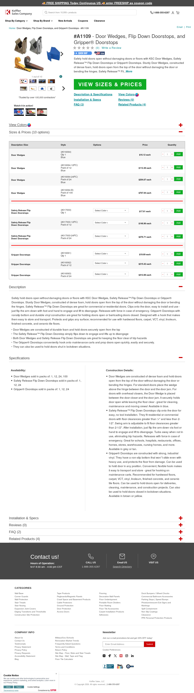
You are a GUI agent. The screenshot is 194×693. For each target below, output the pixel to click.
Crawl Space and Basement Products (73, 599)
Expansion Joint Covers (25, 609)
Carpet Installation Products (111, 612)
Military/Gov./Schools (64, 638)
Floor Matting (105, 605)
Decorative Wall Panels (109, 596)
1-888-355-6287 (113, 684)
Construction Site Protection (27, 615)
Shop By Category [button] (15, 20)
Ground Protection (65, 605)
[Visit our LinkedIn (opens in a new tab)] (132, 655)
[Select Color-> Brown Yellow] (111, 253)
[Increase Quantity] (172, 154)
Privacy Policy (21, 650)
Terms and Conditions (65, 647)
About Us (19, 638)
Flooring (103, 593)
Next (62, 54)
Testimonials (20, 644)
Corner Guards (21, 596)
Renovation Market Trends (67, 641)
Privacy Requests (22, 653)
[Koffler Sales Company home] (19, 12)
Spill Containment (149, 609)
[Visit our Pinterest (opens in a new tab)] (121, 655)
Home (12, 28)
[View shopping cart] (177, 12)
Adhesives (103, 615)
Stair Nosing (20, 605)
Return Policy (61, 650)
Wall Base (19, 593)
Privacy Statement (23, 647)
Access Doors (63, 612)
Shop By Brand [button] (41, 20)
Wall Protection (21, 599)
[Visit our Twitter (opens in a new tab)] (115, 655)
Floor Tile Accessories (109, 609)
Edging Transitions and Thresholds (30, 612)
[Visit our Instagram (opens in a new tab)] (126, 655)
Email (180, 27)
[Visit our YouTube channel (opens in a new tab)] (104, 655)
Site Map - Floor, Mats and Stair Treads (72, 653)
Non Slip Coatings (149, 612)
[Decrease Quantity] (162, 154)
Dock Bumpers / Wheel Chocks (155, 593)
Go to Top (188, 687)
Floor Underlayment (108, 599)
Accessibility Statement (25, 656)
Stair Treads (20, 602)
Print (188, 27)
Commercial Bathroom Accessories (157, 596)
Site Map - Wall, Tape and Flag (69, 656)
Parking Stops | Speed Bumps (154, 599)
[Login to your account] (173, 12)
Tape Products (63, 593)
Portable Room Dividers (109, 602)
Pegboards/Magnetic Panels (69, 596)
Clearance (99, 20)
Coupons (83, 20)
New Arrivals (65, 20)
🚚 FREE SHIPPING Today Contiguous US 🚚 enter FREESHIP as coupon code (97, 3)
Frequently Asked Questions (67, 644)
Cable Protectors (64, 602)
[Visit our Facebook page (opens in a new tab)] (109, 655)
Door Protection (64, 609)
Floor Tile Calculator (64, 659)
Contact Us (20, 641)
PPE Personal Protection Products (156, 618)
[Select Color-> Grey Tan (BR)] (111, 210)
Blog (17, 659)
